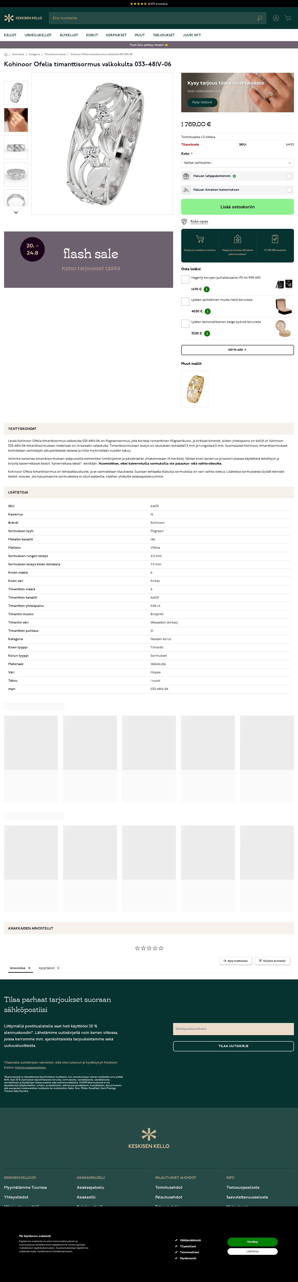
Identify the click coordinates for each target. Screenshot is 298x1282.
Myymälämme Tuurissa (25, 1187)
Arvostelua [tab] (17, 968)
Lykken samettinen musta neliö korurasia (221, 300)
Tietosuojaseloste (242, 1187)
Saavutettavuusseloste (247, 1197)
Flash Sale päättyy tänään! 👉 (149, 45)
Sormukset (116, 35)
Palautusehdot (168, 1197)
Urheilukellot (38, 35)
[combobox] (157, 18)
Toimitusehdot (168, 1187)
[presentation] (182, 173)
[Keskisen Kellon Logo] (23, 18)
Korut (92, 35)
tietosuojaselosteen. (31, 1068)
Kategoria (34, 54)
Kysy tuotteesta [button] (238, 961)
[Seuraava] (16, 212)
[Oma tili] (276, 18)
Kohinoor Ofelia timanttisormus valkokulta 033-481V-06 (101, 54)
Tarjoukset (164, 35)
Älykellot (69, 35)
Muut (140, 35)
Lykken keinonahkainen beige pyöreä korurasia (226, 322)
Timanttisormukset (55, 54)
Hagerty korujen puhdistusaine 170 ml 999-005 (225, 278)
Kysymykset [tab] (47, 968)
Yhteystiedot (16, 1197)
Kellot (10, 35)
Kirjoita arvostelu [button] (274, 961)
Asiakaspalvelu (90, 1187)
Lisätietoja (18, 492)
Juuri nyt (192, 35)
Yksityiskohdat (22, 429)
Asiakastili (86, 1197)
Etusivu (6, 54)
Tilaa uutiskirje (234, 1046)
